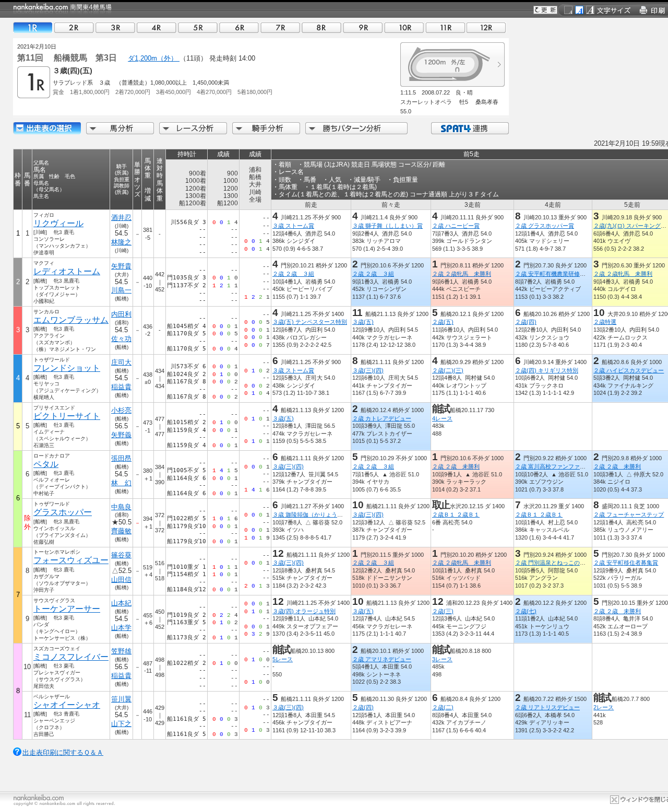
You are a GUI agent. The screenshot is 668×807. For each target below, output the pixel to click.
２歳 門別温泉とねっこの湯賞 (553, 562)
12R (486, 27)
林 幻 (121, 483)
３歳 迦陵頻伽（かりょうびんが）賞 (319, 514)
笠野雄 (121, 651)
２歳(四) (525, 322)
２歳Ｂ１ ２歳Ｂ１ (456, 514)
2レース (603, 707)
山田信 (121, 579)
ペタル (45, 464)
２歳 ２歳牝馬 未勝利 (461, 274)
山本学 (121, 627)
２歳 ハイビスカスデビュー (628, 370)
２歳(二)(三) (447, 370)
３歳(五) (363, 322)
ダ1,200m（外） (154, 58)
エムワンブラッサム (71, 319)
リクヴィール (58, 223)
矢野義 (121, 435)
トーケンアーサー (66, 608)
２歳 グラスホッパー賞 (544, 226)
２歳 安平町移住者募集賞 (625, 562)
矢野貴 (121, 266)
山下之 (121, 724)
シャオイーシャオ (66, 704)
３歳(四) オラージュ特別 (304, 611)
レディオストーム (66, 271)
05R (198, 27)
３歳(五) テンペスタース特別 (309, 322)
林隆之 (121, 242)
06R (239, 27)
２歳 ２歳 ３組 (293, 274)
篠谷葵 (121, 555)
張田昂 (121, 458)
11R (445, 27)
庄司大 (121, 362)
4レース (442, 418)
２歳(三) (443, 611)
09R (363, 27)
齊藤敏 (121, 531)
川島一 (121, 290)
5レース (282, 659)
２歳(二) (443, 707)
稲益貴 (121, 387)
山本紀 (121, 603)
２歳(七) (525, 611)
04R (156, 27)
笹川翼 (121, 699)
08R (321, 27)
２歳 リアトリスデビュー (547, 707)
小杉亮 (121, 410)
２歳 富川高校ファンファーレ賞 (556, 466)
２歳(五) (443, 322)
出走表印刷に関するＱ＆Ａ (62, 752)
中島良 (121, 507)
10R (404, 27)
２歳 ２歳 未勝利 (456, 466)
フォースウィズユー (71, 560)
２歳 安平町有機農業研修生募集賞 (559, 274)
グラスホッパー (62, 512)
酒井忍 (121, 217)
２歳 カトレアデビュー (381, 418)
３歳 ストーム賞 (293, 226)
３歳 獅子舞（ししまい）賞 (387, 226)
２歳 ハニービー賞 (456, 226)
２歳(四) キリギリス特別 (546, 370)
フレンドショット (66, 368)
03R (115, 27)
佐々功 (121, 339)
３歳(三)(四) (368, 370)
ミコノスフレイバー (71, 656)
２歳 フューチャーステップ (628, 514)
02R (74, 27)
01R (33, 27)
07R (280, 27)
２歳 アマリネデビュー (381, 659)
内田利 (121, 314)
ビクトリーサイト (66, 416)
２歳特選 (604, 322)
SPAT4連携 (469, 128)
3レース (442, 659)
